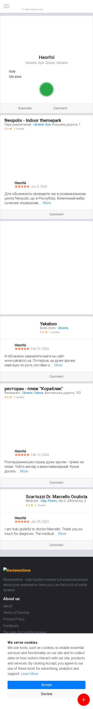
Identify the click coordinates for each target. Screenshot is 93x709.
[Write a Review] (84, 700)
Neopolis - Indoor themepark (33, 120)
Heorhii (20, 183)
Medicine (32, 501)
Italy (12, 71)
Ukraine (15, 77)
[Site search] (84, 6)
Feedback (11, 626)
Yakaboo (48, 323)
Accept (46, 685)
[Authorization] (88, 3)
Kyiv (48, 124)
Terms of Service (16, 613)
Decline (46, 694)
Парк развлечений (18, 124)
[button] (89, 182)
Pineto (52, 501)
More (47, 203)
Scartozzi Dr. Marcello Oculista (56, 496)
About (7, 606)
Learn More (29, 674)
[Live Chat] (46, 89)
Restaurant (12, 393)
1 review (18, 128)
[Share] (81, 108)
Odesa (38, 393)
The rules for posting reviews (25, 632)
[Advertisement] (46, 267)
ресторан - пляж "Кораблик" (34, 388)
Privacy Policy (14, 619)
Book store (48, 328)
